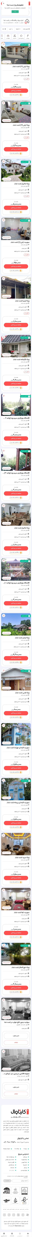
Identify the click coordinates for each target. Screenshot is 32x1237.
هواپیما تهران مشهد (10, 1209)
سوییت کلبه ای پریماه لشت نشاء (18, 803)
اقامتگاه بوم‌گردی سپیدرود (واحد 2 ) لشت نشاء (16, 418)
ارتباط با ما (17, 1149)
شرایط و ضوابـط (6, 1149)
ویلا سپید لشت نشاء (22, 858)
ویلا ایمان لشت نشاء (22, 638)
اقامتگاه (16, 23)
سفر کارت (12, 1167)
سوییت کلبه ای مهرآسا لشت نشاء (18, 748)
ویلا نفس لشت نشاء (22, 693)
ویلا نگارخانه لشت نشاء (21, 360)
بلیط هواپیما (24, 1159)
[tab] (28, 1234)
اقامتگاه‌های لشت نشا (8, 23)
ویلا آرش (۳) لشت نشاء (21, 67)
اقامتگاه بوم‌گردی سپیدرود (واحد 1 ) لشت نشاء (16, 583)
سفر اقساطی (11, 1165)
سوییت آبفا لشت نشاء (21, 913)
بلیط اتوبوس (24, 1162)
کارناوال (21, 23)
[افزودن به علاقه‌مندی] (3, 44)
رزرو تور (25, 1167)
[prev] (28, 53)
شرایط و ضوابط (18, 1226)
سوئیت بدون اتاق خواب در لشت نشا (16, 1022)
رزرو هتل (25, 1157)
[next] (3, 53)
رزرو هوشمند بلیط (10, 1157)
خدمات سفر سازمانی (10, 1159)
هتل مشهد (22, 1209)
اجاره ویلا (25, 1165)
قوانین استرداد (11, 1162)
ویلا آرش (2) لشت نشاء (21, 125)
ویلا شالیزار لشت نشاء (21, 184)
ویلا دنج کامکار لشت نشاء (20, 968)
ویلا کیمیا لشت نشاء (22, 301)
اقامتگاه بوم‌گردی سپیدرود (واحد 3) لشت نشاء (16, 473)
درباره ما (25, 1149)
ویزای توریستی (24, 1170)
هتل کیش (17, 1209)
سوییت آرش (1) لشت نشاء (20, 242)
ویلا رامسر (26, 1209)
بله (15, 11)
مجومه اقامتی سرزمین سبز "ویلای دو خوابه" (16, 1074)
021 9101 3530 (10, 1142)
